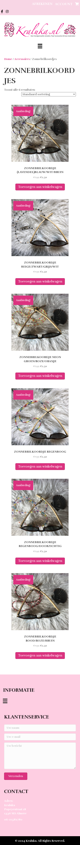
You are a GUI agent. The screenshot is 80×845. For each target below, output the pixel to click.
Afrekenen (42, 4)
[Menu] (40, 46)
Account (64, 4)
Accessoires (22, 59)
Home (8, 59)
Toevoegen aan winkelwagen (40, 187)
